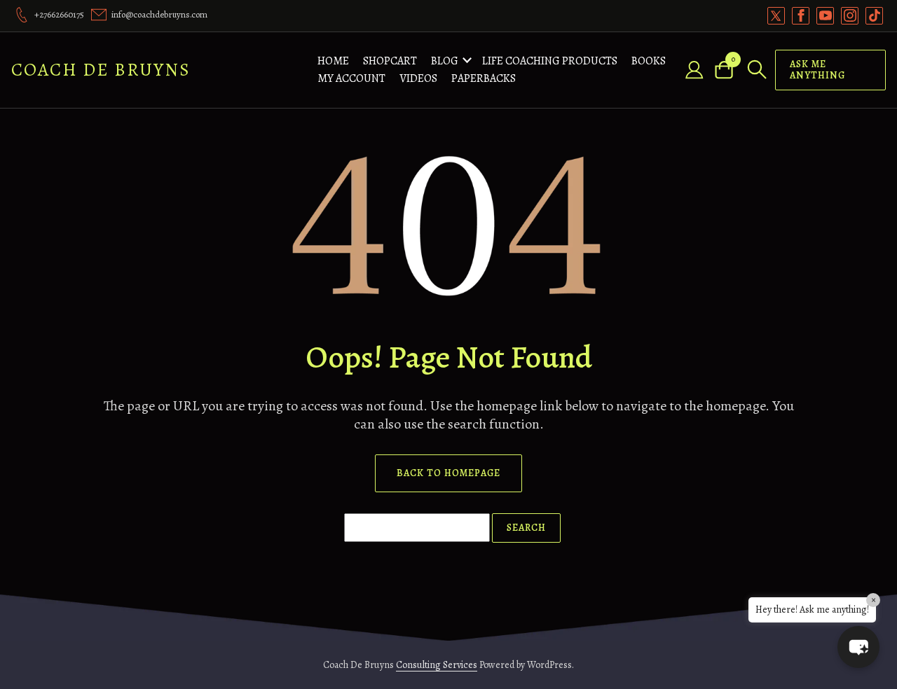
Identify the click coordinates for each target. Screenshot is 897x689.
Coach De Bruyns (101, 69)
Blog (444, 61)
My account (351, 78)
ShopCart (390, 61)
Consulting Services (436, 664)
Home (333, 61)
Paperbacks (483, 78)
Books (648, 61)
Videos (418, 78)
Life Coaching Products (549, 61)
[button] (858, 647)
